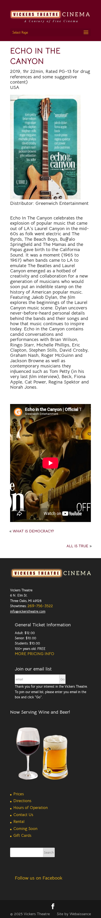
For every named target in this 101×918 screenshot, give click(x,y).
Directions (22, 800)
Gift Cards (22, 835)
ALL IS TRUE (77, 546)
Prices (18, 794)
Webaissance (80, 914)
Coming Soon (25, 828)
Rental (18, 821)
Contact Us (23, 814)
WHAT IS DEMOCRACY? (33, 531)
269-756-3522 (40, 605)
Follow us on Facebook (38, 878)
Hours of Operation (30, 807)
